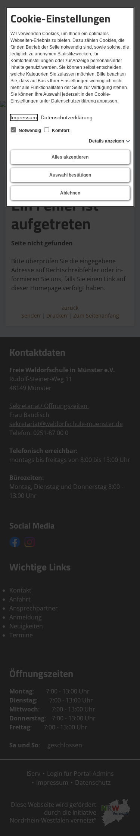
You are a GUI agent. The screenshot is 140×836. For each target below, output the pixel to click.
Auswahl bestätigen (70, 175)
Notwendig (30, 130)
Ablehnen (70, 193)
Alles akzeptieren (70, 157)
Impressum (23, 117)
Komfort (60, 130)
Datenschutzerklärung (67, 117)
